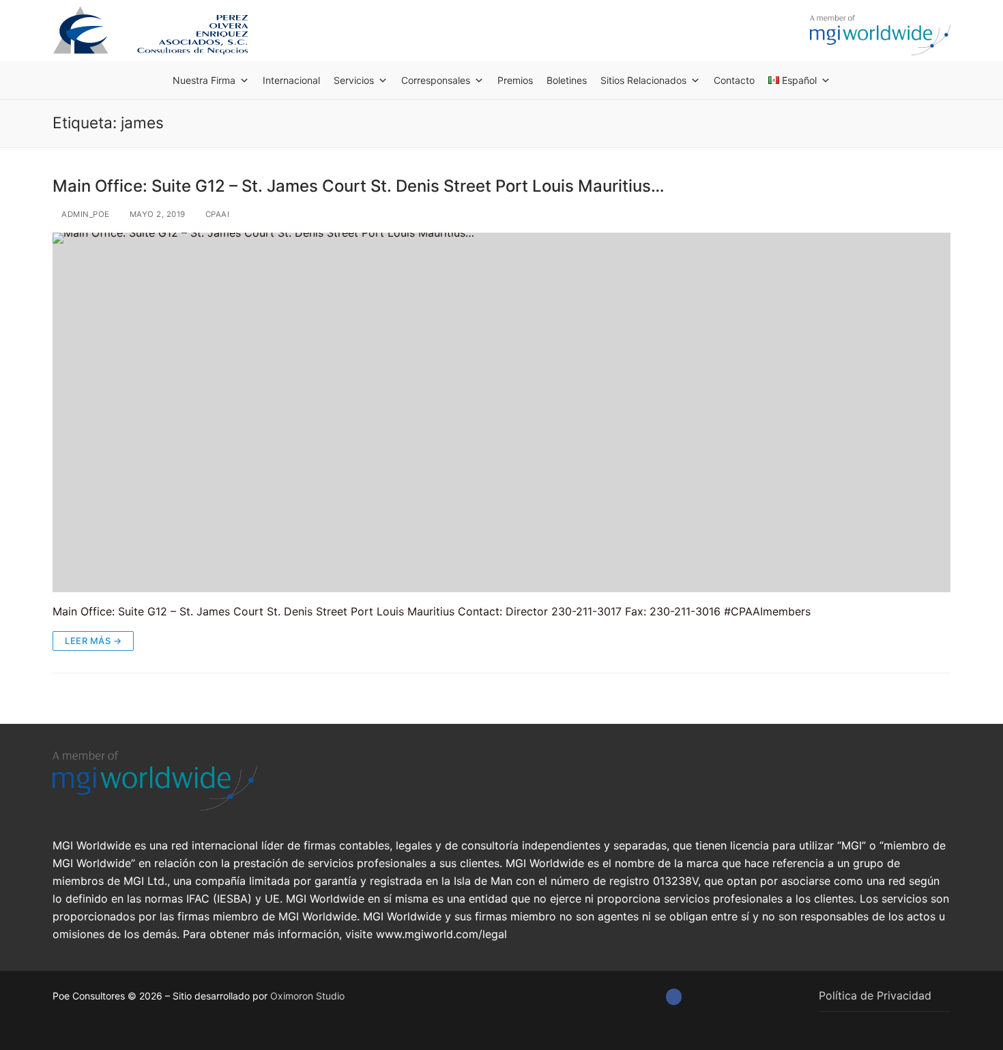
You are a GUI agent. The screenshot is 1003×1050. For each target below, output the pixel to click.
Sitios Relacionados (643, 80)
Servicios (354, 80)
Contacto (734, 80)
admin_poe (84, 214)
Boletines (567, 80)
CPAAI (216, 214)
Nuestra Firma (204, 80)
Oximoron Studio (307, 996)
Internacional (291, 80)
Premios (515, 80)
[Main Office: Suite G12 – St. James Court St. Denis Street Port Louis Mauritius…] (501, 412)
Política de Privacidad (875, 995)
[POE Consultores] (674, 996)
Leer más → (93, 640)
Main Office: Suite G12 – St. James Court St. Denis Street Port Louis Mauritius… (359, 186)
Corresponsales (435, 80)
